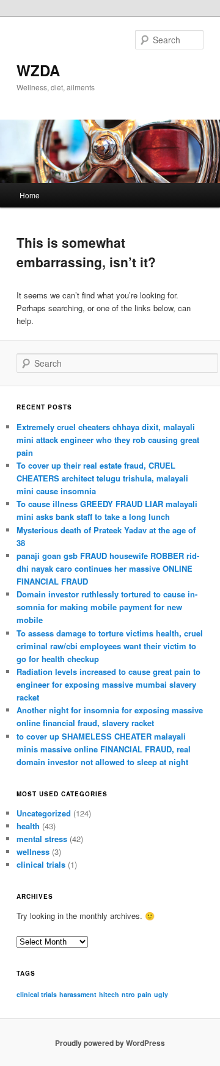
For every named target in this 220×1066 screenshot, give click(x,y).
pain (145, 994)
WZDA (38, 70)
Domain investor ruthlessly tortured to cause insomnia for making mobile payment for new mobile (106, 606)
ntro (128, 994)
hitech (109, 994)
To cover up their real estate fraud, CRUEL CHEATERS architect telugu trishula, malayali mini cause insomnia (102, 478)
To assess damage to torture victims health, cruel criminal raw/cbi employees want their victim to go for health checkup (109, 645)
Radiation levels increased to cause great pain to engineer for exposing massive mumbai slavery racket (108, 684)
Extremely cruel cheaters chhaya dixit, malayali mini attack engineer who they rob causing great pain (107, 439)
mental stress (41, 839)
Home (30, 195)
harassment (78, 994)
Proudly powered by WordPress (110, 1042)
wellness (33, 851)
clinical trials (40, 864)
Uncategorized (43, 813)
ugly (161, 994)
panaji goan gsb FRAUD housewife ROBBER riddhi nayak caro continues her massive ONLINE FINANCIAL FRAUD (107, 568)
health (28, 826)
